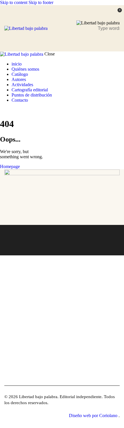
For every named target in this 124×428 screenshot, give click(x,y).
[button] (116, 41)
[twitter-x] (1, 109)
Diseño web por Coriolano (94, 415)
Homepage (10, 166)
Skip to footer (41, 2)
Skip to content (13, 2)
